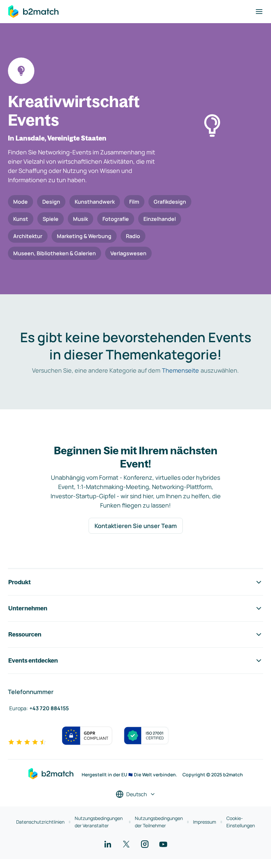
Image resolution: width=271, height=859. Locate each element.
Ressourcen (24, 634)
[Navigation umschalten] (259, 12)
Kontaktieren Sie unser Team (136, 526)
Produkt (19, 582)
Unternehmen (27, 608)
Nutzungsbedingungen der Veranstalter (99, 822)
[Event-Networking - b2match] (33, 11)
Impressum (204, 822)
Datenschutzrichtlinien (40, 822)
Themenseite (180, 370)
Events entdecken (33, 660)
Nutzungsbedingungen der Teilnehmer (159, 822)
